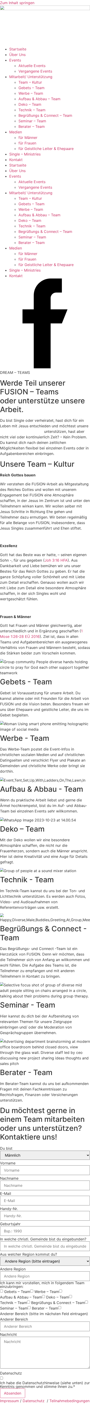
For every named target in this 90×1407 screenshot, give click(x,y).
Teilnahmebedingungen (69, 1400)
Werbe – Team (30, 93)
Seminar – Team (32, 121)
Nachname (9, 1178)
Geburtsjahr (10, 1224)
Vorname (7, 1163)
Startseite (17, 49)
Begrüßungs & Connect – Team (45, 115)
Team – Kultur (30, 82)
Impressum (9, 1400)
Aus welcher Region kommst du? (28, 1254)
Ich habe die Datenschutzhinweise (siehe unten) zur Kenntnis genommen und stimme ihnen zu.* (45, 1384)
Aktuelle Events (31, 65)
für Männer (27, 137)
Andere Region (13, 1269)
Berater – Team (31, 126)
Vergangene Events (35, 71)
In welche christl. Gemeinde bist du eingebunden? (43, 1239)
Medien (15, 132)
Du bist (6, 1148)
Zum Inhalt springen (17, 2)
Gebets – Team (31, 87)
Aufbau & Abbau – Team (39, 99)
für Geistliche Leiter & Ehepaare (46, 148)
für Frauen (27, 143)
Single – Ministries (25, 154)
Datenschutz (11, 1373)
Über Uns (17, 54)
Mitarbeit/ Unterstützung (30, 76)
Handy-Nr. (9, 1209)
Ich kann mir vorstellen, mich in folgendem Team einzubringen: (42, 1284)
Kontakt (16, 159)
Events (15, 60)
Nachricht (8, 1334)
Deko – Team (29, 104)
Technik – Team (31, 110)
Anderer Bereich (14, 1319)
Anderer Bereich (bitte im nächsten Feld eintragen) (44, 1314)
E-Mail (5, 1193)
